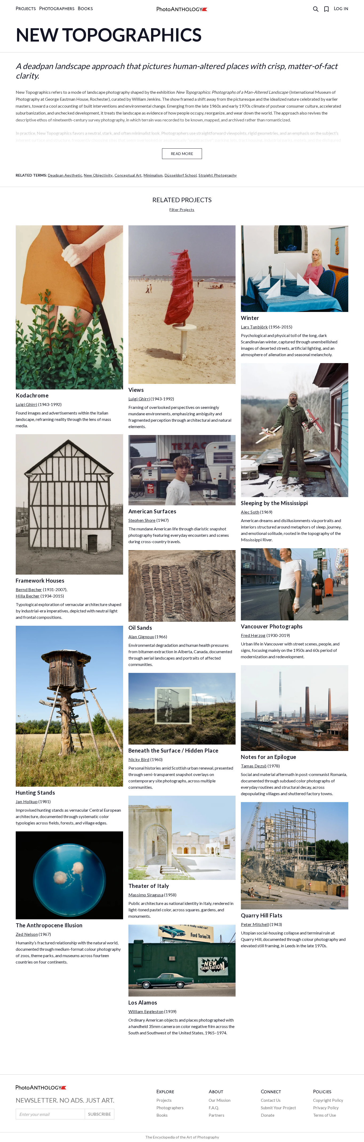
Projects (26, 9)
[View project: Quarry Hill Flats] (294, 855)
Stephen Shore (142, 520)
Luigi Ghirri (26, 404)
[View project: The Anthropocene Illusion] (69, 875)
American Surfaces (152, 511)
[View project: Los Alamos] (182, 960)
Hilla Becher (28, 595)
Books (85, 9)
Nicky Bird (138, 759)
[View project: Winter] (294, 268)
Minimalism (154, 175)
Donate (267, 1115)
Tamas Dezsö (253, 765)
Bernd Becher (29, 589)
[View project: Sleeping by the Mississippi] (294, 430)
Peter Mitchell (255, 924)
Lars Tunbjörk (254, 326)
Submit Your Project (278, 1107)
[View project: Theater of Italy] (182, 838)
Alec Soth (250, 511)
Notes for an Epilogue (268, 757)
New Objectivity (99, 175)
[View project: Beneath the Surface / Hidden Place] (182, 709)
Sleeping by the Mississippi (274, 503)
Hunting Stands (35, 792)
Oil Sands (140, 627)
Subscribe (99, 1113)
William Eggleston (146, 1011)
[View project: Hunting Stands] (69, 706)
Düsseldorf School (181, 175)
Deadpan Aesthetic (65, 175)
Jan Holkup (27, 801)
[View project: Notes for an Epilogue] (294, 708)
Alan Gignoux (141, 636)
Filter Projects (181, 209)
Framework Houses (40, 580)
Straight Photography (218, 175)
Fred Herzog (253, 635)
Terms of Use (324, 1115)
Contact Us (271, 1100)
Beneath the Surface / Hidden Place (173, 750)
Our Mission (219, 1100)
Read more (182, 153)
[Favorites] (326, 9)
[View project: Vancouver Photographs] (294, 584)
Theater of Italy (148, 886)
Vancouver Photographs (272, 626)
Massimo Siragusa (145, 894)
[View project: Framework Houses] (69, 504)
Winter (250, 318)
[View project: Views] (182, 304)
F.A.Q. (214, 1107)
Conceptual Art (129, 175)
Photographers (57, 9)
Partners (216, 1115)
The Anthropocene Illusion (49, 925)
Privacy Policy (326, 1107)
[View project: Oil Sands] (182, 586)
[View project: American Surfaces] (182, 470)
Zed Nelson (27, 934)
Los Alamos (142, 1002)
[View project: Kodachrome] (69, 307)
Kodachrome (32, 395)
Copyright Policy (328, 1100)
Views (136, 390)
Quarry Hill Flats (261, 915)
